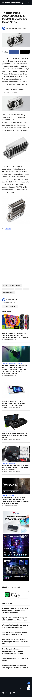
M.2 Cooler (6, 289)
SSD (12, 289)
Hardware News (11, 10)
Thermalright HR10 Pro (8, 292)
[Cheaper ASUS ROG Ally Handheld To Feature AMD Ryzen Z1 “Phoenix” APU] (16, 390)
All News (5, 10)
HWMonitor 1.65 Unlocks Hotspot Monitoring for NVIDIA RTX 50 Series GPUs (15, 642)
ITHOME (8, 228)
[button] (3, 3)
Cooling (12, 285)
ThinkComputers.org (14, 2)
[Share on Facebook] (14, 52)
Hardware (18, 285)
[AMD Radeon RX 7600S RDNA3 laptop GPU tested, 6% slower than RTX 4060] (16, 454)
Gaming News (10, 399)
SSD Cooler (18, 289)
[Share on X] (25, 52)
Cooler (5, 285)
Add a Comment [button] (11, 306)
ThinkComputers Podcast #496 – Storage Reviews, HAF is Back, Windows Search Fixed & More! (13, 651)
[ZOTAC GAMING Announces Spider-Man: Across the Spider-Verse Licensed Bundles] (16, 322)
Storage (26, 289)
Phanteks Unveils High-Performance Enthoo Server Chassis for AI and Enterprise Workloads (15, 610)
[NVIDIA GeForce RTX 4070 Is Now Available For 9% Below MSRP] (16, 422)
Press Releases (18, 331)
